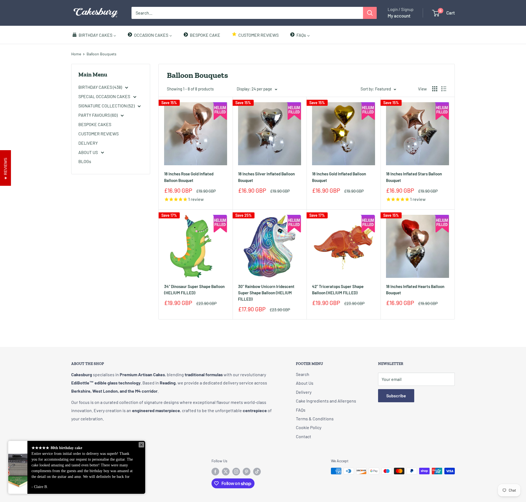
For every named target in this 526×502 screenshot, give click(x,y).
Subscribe (396, 395)
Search (302, 374)
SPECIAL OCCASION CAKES (104, 96)
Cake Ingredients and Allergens (326, 400)
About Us (304, 383)
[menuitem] (94, 34)
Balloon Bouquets (101, 54)
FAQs (300, 409)
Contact (303, 436)
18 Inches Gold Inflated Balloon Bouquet (339, 176)
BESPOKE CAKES (94, 124)
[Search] (370, 13)
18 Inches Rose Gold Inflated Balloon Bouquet (188, 176)
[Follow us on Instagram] (236, 471)
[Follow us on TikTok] (257, 471)
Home (76, 54)
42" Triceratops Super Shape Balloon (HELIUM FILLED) (338, 289)
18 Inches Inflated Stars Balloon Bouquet (414, 176)
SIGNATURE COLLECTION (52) (106, 105)
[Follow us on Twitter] (226, 471)
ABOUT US (88, 152)
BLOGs (84, 161)
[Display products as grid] (434, 88)
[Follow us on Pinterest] (246, 471)
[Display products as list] (443, 88)
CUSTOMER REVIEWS (98, 133)
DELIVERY (88, 143)
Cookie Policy (308, 427)
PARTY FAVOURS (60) (98, 115)
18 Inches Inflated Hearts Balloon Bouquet (415, 289)
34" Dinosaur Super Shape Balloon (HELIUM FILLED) (194, 289)
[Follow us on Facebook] (215, 471)
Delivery (303, 392)
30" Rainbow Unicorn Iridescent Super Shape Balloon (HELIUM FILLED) (266, 293)
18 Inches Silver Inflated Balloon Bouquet (266, 176)
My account (399, 15)
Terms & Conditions (315, 418)
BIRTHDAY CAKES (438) (100, 87)
